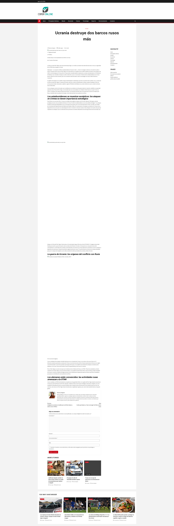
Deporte (93, 21)
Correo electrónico (53, 438)
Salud (114, 499)
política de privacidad (115, 78)
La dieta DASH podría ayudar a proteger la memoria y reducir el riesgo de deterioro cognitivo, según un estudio (123, 516)
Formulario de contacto (115, 74)
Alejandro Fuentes (58, 484)
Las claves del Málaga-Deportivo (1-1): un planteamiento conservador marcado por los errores (99, 516)
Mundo (63, 21)
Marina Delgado (52, 48)
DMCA (111, 75)
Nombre (51, 433)
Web (50, 442)
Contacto (112, 21)
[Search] (135, 21)
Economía (70, 21)
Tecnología (86, 21)
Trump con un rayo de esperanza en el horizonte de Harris (92, 479)
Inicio (44, 21)
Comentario (52, 415)
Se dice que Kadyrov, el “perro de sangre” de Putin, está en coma (89, 405)
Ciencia (78, 21)
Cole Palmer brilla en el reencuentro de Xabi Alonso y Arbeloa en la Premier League (74, 516)
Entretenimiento (103, 21)
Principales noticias (54, 21)
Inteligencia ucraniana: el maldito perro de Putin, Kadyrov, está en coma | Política (59, 405)
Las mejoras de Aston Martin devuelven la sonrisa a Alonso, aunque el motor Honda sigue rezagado (50, 516)
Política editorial (114, 77)
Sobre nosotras (113, 72)
